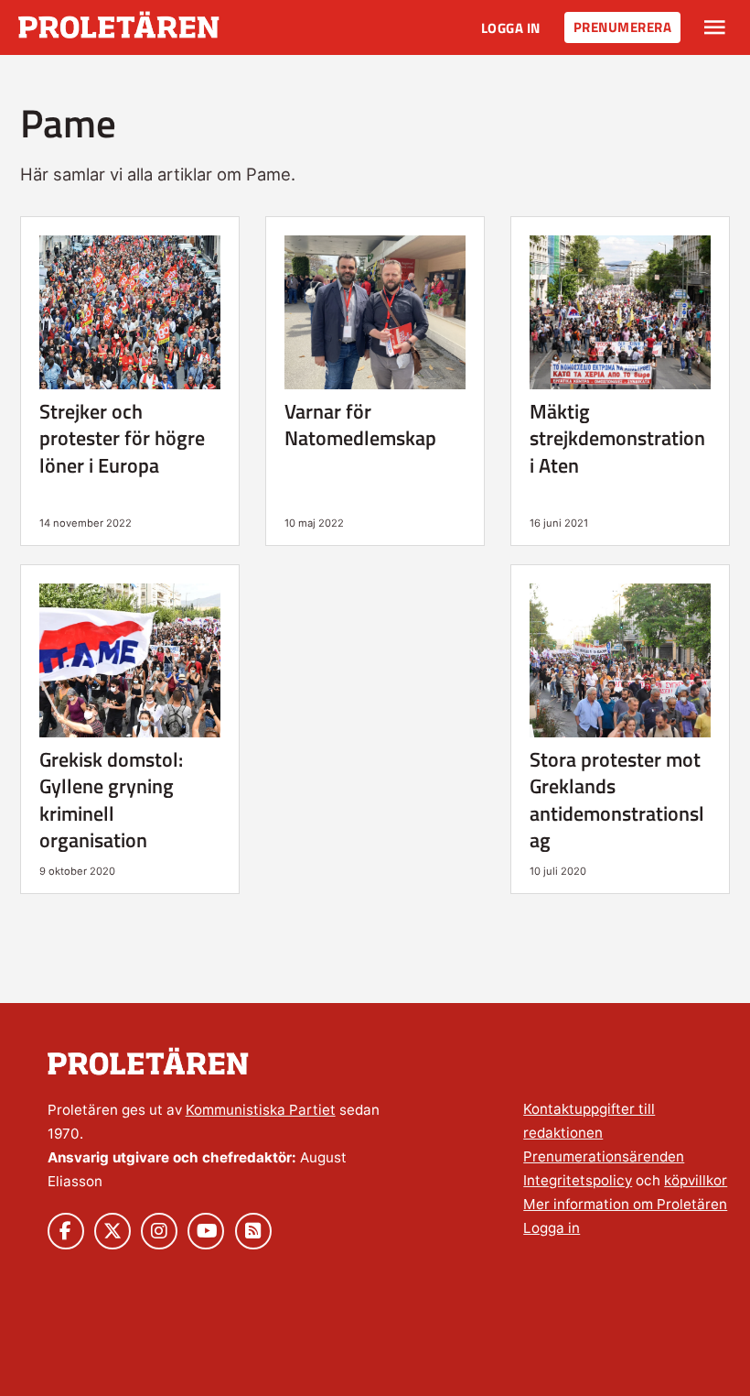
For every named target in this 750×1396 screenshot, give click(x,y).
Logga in (511, 27)
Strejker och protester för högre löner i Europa (122, 438)
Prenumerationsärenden (603, 1156)
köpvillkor (695, 1180)
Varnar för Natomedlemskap (360, 424)
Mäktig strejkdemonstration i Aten (617, 438)
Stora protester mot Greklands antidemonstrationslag (617, 800)
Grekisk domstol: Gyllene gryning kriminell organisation (111, 800)
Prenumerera (622, 27)
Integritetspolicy (577, 1180)
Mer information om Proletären (625, 1204)
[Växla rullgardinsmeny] (714, 27)
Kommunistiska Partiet (261, 1109)
